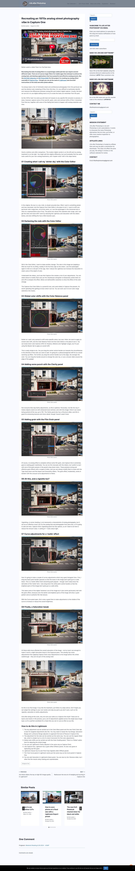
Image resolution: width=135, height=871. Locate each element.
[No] (133, 868)
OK (106, 868)
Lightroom (63, 80)
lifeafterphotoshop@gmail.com (102, 160)
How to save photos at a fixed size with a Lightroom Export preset (51, 811)
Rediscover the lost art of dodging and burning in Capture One (69, 774)
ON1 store (99, 97)
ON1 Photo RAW (84, 3)
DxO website (104, 71)
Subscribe (94, 44)
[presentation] (30, 797)
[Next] (80, 808)
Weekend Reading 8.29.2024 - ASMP (37, 845)
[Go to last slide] (23, 808)
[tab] (48, 827)
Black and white (95, 3)
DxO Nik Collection (30, 78)
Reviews (112, 3)
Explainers (105, 3)
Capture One (33, 80)
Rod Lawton (26, 26)
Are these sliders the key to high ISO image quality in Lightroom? (35, 774)
